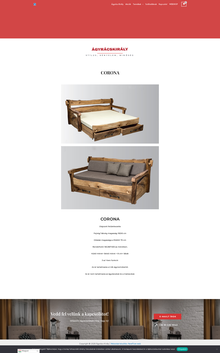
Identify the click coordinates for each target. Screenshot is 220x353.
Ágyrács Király (117, 4)
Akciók (128, 4)
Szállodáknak (151, 4)
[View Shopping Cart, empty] (183, 4)
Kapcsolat (163, 4)
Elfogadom (182, 349)
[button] (142, 4)
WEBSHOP (173, 4)
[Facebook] (35, 4)
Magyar (25, 351)
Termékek (137, 4)
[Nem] (217, 349)
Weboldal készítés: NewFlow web (126, 343)
